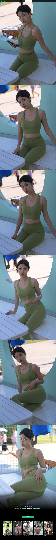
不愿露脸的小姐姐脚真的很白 (7, 535)
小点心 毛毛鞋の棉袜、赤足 (27, 535)
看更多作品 (28, 516)
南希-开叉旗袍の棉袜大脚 (17, 535)
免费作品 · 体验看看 (36, 508)
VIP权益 (54, 1)
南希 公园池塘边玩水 (36, 535)
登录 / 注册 (50, 1)
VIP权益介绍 (30, 508)
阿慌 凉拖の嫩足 (46, 535)
